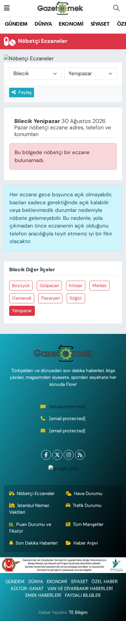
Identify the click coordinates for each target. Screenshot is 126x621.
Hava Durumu (88, 493)
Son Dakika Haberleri (36, 543)
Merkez (99, 286)
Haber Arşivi (85, 543)
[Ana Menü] (7, 8)
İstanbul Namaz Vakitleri (29, 508)
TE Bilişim (78, 612)
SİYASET (100, 24)
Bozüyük (21, 286)
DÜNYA (43, 24)
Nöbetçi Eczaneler (35, 493)
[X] (57, 455)
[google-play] (63, 470)
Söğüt (75, 298)
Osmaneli (21, 298)
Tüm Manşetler (88, 524)
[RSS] (80, 455)
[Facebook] (46, 455)
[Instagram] (69, 455)
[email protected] (68, 407)
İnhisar (75, 286)
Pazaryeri (50, 298)
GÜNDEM (16, 24)
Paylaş (24, 92)
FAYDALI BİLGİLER (83, 595)
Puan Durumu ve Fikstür (30, 527)
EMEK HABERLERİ (43, 595)
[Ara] (116, 8)
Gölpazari (49, 286)
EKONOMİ (71, 24)
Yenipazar (22, 311)
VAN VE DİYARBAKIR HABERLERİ (80, 589)
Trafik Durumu (87, 505)
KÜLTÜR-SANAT (27, 589)
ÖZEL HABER (104, 581)
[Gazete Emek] (60, 8)
